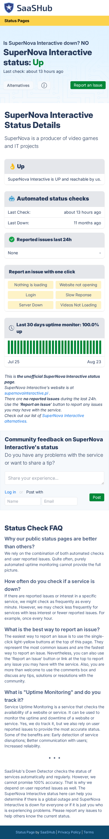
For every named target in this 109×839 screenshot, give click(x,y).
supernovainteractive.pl (26, 393)
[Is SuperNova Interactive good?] (44, 85)
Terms (89, 832)
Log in (11, 492)
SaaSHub (47, 832)
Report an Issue (88, 85)
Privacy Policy (69, 832)
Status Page (25, 832)
